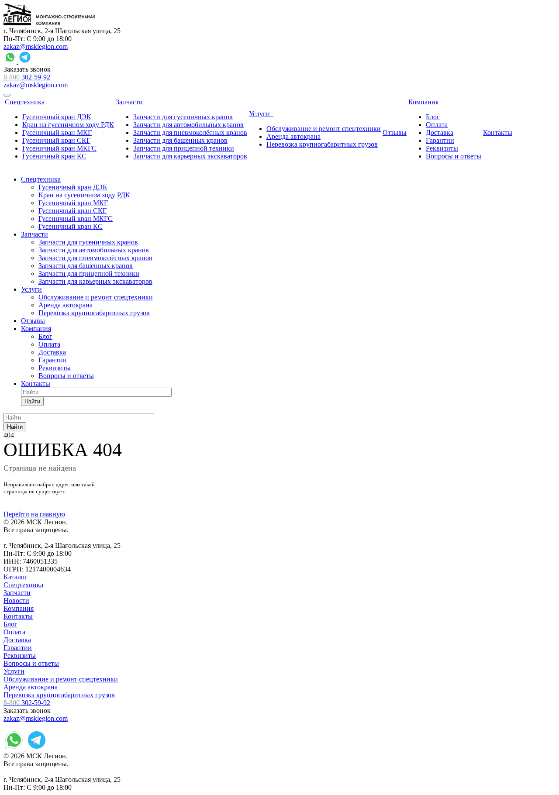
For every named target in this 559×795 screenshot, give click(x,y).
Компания (18, 608)
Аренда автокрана (30, 687)
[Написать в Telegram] (24, 61)
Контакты (18, 616)
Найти (32, 401)
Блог (10, 624)
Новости (16, 600)
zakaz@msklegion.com (35, 46)
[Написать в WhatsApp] (10, 61)
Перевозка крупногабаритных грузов (59, 695)
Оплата (14, 632)
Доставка (17, 640)
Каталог (15, 577)
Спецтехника (23, 585)
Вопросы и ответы (31, 663)
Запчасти (17, 592)
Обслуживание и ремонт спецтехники (60, 679)
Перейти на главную (34, 514)
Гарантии (17, 647)
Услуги (13, 671)
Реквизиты (19, 655)
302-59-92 (26, 77)
